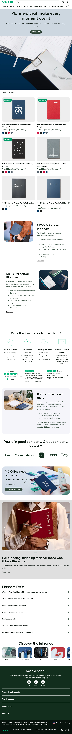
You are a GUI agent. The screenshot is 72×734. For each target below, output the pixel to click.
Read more (6, 572)
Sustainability (44, 724)
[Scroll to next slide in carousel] (68, 527)
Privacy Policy (18, 722)
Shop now (40, 261)
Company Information (40, 722)
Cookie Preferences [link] (33, 724)
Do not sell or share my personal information (14, 724)
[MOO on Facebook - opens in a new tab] (62, 730)
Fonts (25, 722)
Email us (49, 675)
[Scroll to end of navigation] (69, 6)
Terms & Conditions (7, 722)
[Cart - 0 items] (63, 2)
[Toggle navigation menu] (67, 2)
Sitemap (30, 722)
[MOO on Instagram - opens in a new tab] (66, 730)
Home (4, 92)
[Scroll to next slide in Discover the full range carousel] (70, 652)
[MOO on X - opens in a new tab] (69, 730)
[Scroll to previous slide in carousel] (4, 527)
